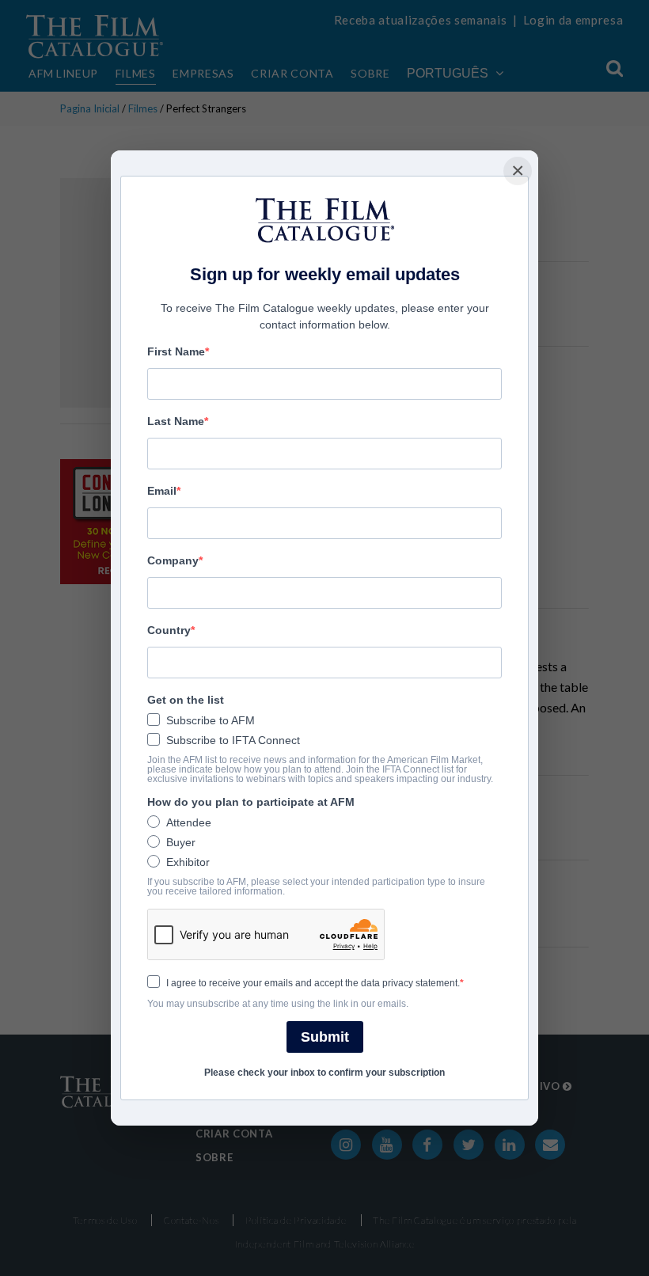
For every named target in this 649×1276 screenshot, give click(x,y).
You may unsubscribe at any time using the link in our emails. (277, 1003)
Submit (325, 1037)
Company (173, 560)
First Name (176, 351)
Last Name (175, 421)
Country (169, 630)
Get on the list (185, 699)
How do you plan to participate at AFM (251, 801)
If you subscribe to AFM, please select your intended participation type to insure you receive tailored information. (316, 886)
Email (161, 490)
